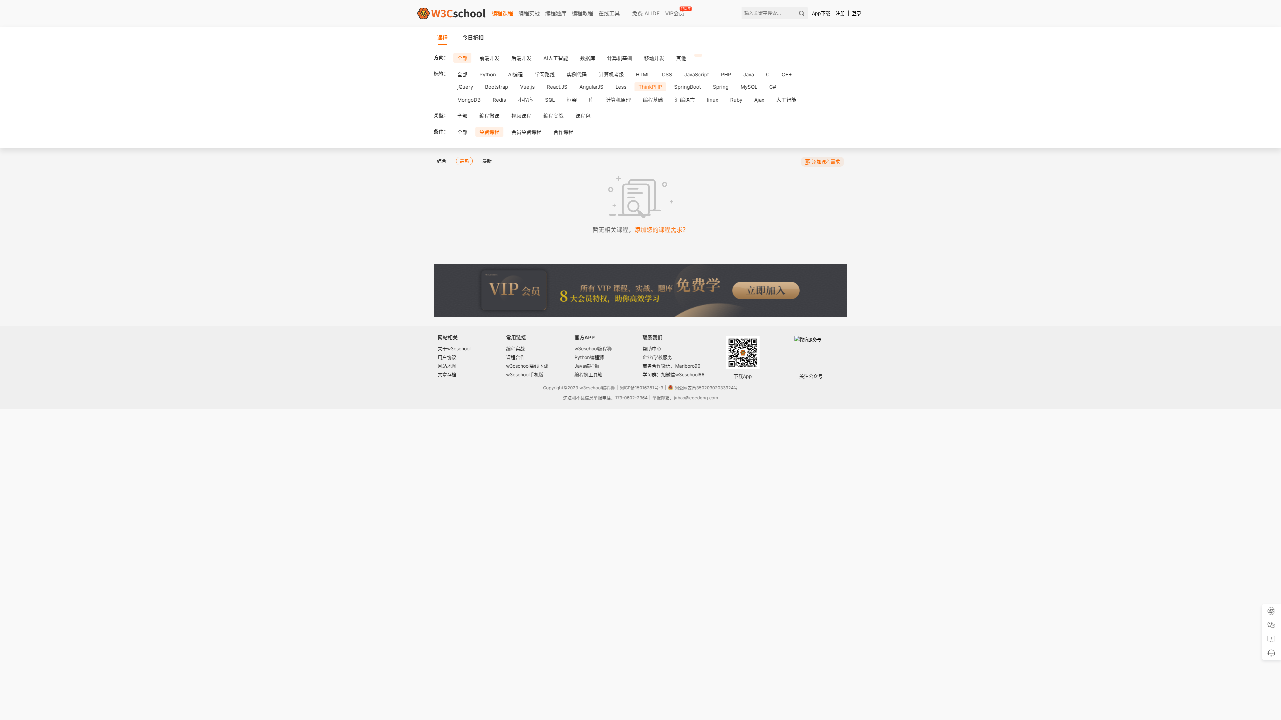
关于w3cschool (454, 348)
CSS (667, 74)
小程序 (525, 100)
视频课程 (521, 116)
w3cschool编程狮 (593, 348)
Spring (721, 87)
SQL (550, 100)
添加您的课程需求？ (661, 229)
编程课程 (502, 13)
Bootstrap (496, 87)
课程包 (582, 116)
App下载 (821, 13)
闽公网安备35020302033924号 (706, 387)
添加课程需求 (826, 161)
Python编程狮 (589, 357)
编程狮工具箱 (588, 374)
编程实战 (529, 13)
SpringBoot (687, 87)
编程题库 (555, 13)
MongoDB (469, 100)
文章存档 (447, 374)
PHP (726, 74)
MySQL (749, 87)
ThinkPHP (650, 87)
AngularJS (591, 87)
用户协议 (447, 357)
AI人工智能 (555, 58)
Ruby (736, 100)
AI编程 (515, 74)
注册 (840, 13)
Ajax (759, 100)
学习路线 (545, 74)
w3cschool (590, 387)
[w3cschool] (451, 13)
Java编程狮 (586, 366)
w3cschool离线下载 (527, 366)
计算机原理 (618, 100)
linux (712, 100)
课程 (442, 37)
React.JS (557, 87)
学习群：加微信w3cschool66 (674, 374)
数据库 (587, 58)
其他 (681, 58)
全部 (462, 58)
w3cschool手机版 (524, 374)
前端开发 (489, 58)
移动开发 (654, 58)
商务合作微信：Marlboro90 (672, 366)
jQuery (465, 87)
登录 (856, 13)
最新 (487, 161)
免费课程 (489, 132)
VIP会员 (675, 12)
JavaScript (696, 74)
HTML (643, 74)
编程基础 (653, 100)
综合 (441, 161)
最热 (464, 161)
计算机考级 (611, 74)
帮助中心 (652, 348)
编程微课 (489, 116)
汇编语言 (685, 100)
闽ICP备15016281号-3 (641, 387)
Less (620, 87)
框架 (572, 100)
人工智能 (786, 100)
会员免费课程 (526, 132)
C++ (787, 74)
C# (772, 87)
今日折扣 (473, 37)
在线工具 (609, 13)
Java (748, 74)
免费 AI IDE (645, 13)
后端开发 (521, 58)
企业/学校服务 (657, 357)
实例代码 (577, 74)
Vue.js (527, 87)
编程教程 (582, 13)
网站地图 (447, 366)
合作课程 (563, 132)
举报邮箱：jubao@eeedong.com (685, 397)
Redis (499, 100)
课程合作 (515, 357)
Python (487, 74)
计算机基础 (619, 58)
